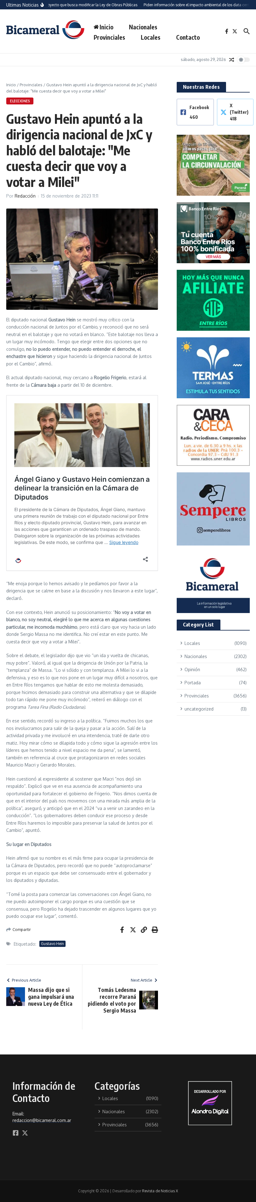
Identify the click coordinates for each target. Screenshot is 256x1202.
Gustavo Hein (52, 943)
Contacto (188, 37)
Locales (150, 37)
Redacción (25, 196)
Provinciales (109, 37)
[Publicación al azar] (231, 59)
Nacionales (143, 27)
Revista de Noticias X (160, 1191)
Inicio (11, 84)
